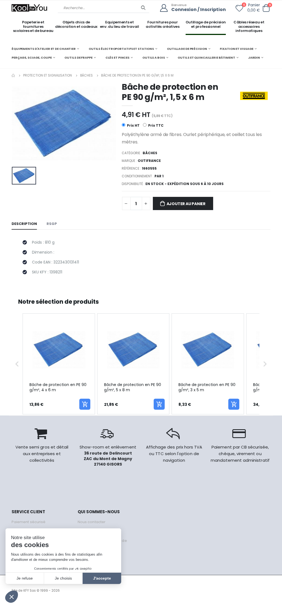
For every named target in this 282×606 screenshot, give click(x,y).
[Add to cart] (84, 404)
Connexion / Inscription (198, 10)
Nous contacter (91, 522)
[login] (165, 8)
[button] (266, 8)
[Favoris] (239, 9)
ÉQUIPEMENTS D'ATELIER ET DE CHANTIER (44, 49)
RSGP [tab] (52, 223)
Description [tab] (24, 223)
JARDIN (254, 57)
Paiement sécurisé (28, 522)
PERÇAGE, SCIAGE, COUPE (32, 57)
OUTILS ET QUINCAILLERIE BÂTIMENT (206, 57)
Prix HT (133, 125)
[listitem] (59, 363)
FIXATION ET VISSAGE (236, 49)
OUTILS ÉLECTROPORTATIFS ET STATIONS (121, 49)
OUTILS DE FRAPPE (78, 57)
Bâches (86, 75)
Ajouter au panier (186, 203)
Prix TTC (155, 125)
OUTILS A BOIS (153, 57)
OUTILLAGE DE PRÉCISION (187, 49)
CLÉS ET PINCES (117, 57)
